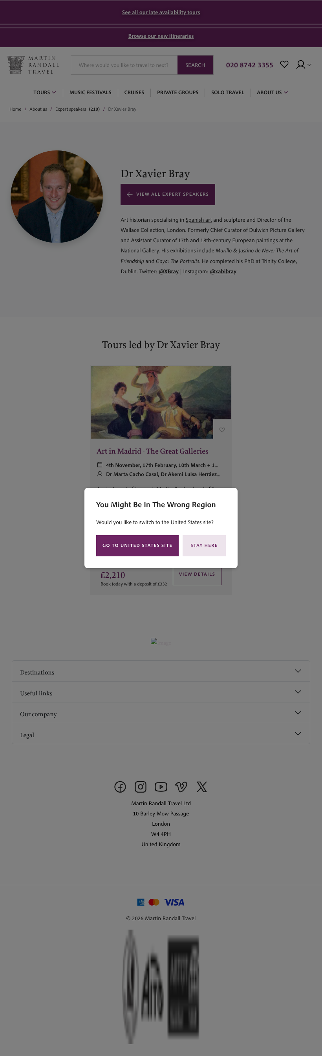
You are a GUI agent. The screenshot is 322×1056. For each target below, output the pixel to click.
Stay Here (204, 545)
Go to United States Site (137, 545)
